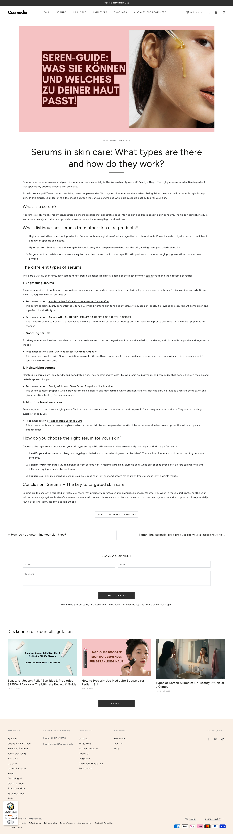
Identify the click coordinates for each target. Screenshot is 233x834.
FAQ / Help (85, 743)
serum (184, 193)
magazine (84, 758)
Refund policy (35, 823)
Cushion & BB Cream (19, 743)
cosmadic (19, 819)
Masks (11, 773)
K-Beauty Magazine (119, 140)
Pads (10, 798)
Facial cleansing (17, 753)
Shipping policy (85, 823)
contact (83, 738)
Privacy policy (50, 823)
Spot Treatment (17, 793)
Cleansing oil (15, 778)
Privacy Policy (131, 604)
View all (116, 703)
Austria (118, 743)
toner (106, 476)
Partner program (88, 748)
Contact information (104, 823)
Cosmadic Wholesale (91, 763)
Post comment (116, 596)
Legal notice (16, 827)
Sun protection (16, 788)
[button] (208, 12)
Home (105, 140)
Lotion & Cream (17, 768)
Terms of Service (155, 604)
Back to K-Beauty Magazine (118, 515)
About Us (84, 753)
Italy (116, 748)
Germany (119, 738)
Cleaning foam (16, 783)
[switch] (10, 822)
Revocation (85, 768)
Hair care (13, 758)
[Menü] (16, 803)
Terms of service (67, 823)
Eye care (13, 738)
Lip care (12, 763)
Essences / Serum (18, 748)
